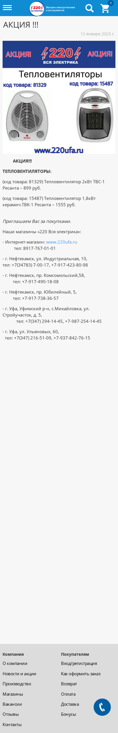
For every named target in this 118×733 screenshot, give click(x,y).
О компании (15, 663)
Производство (17, 683)
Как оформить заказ (80, 673)
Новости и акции (19, 673)
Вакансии (12, 704)
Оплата (68, 694)
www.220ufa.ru (61, 242)
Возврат (69, 683)
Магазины (13, 694)
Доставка (70, 704)
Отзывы (11, 714)
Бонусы (68, 714)
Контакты (12, 724)
